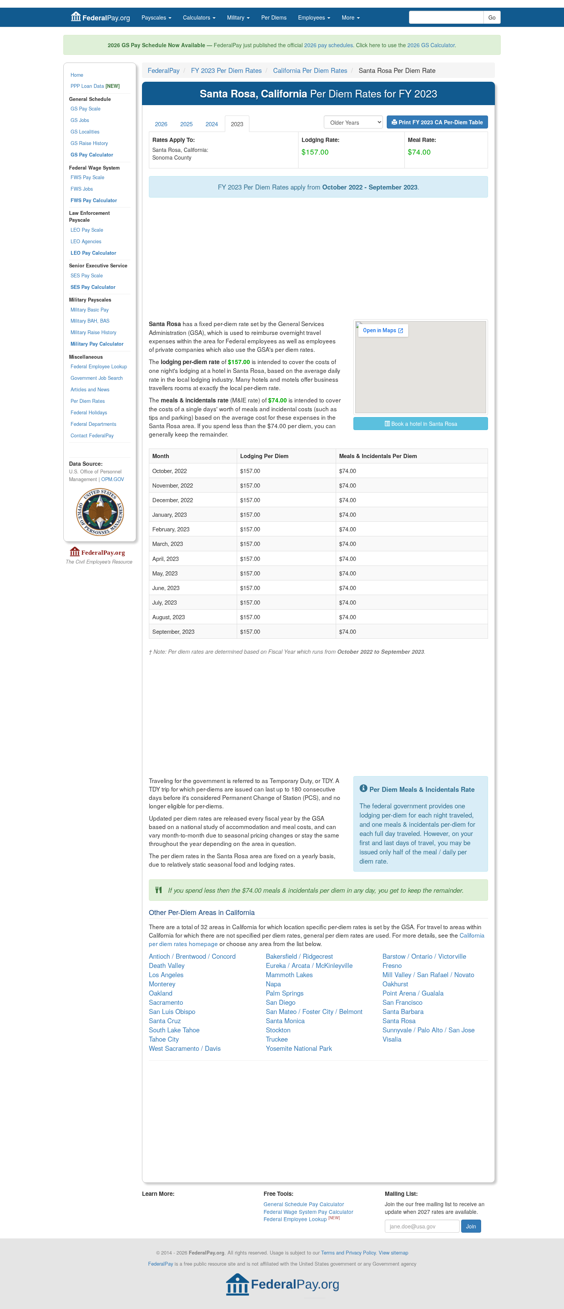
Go (492, 17)
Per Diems (274, 17)
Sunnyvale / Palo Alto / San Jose (429, 1029)
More (349, 17)
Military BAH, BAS (90, 320)
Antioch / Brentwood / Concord (192, 956)
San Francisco (402, 1002)
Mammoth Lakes (289, 974)
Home (77, 74)
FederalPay (164, 70)
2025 (186, 124)
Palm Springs (284, 992)
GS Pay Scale (86, 108)
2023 (237, 124)
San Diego (280, 1002)
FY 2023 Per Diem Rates (226, 70)
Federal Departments (93, 423)
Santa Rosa (399, 1020)
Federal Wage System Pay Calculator (308, 1211)
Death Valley (167, 965)
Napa (273, 983)
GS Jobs (80, 120)
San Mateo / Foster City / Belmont (314, 1011)
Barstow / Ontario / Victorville (424, 956)
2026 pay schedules (328, 45)
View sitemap (393, 1252)
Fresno (392, 965)
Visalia (392, 1039)
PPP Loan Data (95, 85)
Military (236, 17)
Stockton (278, 1029)
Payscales (155, 17)
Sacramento (166, 1002)
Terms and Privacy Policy (348, 1252)
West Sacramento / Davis (185, 1048)
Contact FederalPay (92, 435)
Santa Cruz (165, 1020)
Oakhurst (395, 983)
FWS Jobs (82, 188)
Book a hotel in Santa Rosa (423, 423)
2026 (161, 124)
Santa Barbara (403, 1011)
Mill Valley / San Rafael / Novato (428, 974)
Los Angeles (166, 974)
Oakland (160, 992)
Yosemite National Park (299, 1048)
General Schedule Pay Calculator (304, 1204)
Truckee (277, 1039)
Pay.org (106, 17)
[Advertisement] (318, 259)
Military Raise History (93, 332)
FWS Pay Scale (87, 177)
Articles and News (90, 389)
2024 (212, 124)
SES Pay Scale (87, 275)
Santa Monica (285, 1020)
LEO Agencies (86, 241)
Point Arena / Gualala (413, 992)
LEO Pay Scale (87, 229)
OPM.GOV (112, 479)
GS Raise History (89, 143)
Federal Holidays (89, 412)
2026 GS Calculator (431, 45)
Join (471, 1226)
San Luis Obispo (172, 1011)
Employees (312, 17)
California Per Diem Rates (310, 70)
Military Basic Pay (90, 309)
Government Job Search (97, 377)
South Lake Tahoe (174, 1029)
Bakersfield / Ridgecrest (299, 956)
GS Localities (85, 131)
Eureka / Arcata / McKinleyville (309, 965)
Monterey (162, 983)
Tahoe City (164, 1039)
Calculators (197, 17)
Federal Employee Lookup (99, 366)
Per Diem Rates (88, 400)
